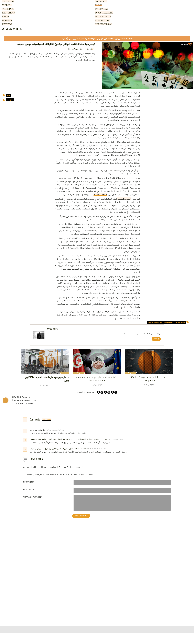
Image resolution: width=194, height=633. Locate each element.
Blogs (98, 5)
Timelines (7, 9)
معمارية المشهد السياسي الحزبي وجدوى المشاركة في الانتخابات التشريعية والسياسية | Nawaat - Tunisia (68, 439)
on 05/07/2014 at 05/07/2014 (117, 439)
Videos (6, 5)
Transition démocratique (155, 322)
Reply (69, 430)
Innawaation (102, 20)
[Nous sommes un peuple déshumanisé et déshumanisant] (97, 362)
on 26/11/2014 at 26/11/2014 (97, 449)
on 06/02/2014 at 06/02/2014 (54, 430)
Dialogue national (180, 322)
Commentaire (32, 497)
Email (29, 489)
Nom (28, 482)
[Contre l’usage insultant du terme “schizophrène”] (149, 362)
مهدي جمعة (10, 100)
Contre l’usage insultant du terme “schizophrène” (148, 379)
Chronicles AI (103, 24)
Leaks (5, 17)
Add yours (46, 419)
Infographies (102, 17)
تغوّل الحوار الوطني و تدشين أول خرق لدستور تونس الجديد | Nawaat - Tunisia (58, 449)
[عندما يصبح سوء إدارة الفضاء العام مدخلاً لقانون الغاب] (45, 362)
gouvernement (168, 322)
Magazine (100, 1)
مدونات (8, 95)
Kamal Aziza (73, 49)
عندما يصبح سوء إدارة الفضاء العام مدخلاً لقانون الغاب (47, 379)
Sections (7, 1)
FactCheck (8, 13)
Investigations (103, 13)
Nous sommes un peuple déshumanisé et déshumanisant (97, 379)
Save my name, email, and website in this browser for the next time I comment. (61, 475)
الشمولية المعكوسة (124, 198)
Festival (7, 24)
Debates (6, 20)
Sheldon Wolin (100, 194)
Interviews (101, 9)
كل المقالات (156, 339)
